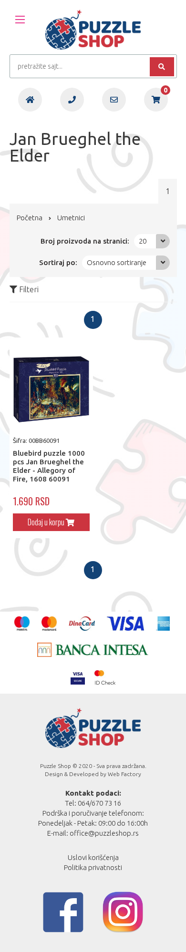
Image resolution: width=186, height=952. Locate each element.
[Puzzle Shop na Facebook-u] (63, 912)
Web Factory (124, 774)
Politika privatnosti (93, 867)
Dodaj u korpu (47, 522)
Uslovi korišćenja (93, 857)
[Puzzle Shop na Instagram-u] (123, 912)
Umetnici (71, 218)
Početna (29, 218)
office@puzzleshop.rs (104, 833)
